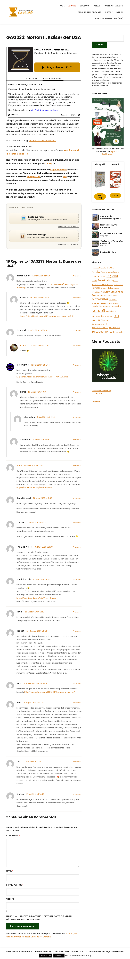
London (99, 295)
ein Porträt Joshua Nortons (42, 140)
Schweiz (109, 316)
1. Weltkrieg (95, 268)
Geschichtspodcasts (89, 12)
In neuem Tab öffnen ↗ (68, 226)
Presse (108, 12)
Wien (101, 320)
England (112, 276)
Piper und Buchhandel (110, 152)
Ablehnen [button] (59, 955)
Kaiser (94, 292)
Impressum (97, 393)
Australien (109, 272)
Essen (94, 280)
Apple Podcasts (58, 169)
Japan (117, 288)
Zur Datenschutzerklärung (78, 955)
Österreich (118, 332)
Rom (103, 316)
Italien (110, 288)
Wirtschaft (108, 320)
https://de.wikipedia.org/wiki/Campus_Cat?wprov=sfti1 (46, 316)
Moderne (113, 300)
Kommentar (13, 835)
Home (61, 5)
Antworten (77, 276)
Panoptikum (33, 176)
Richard (24, 345)
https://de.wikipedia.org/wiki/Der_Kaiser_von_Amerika (42, 376)
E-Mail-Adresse (14, 885)
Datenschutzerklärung (101, 390)
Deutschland (102, 276)
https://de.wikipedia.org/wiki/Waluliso (34, 487)
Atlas (97, 5)
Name (9, 871)
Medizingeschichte (109, 295)
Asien (103, 272)
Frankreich (105, 280)
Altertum (113, 268)
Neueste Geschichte (112, 306)
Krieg (120, 291)
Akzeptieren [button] (46, 955)
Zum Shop (100, 196)
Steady (48, 163)
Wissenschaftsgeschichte (106, 327)
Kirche (98, 292)
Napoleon (108, 303)
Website (10, 899)
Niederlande (111, 311)
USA (116, 316)
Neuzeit (98, 310)
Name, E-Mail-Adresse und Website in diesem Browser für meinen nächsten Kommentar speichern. (39, 918)
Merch (119, 12)
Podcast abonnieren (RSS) (109, 18)
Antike (96, 272)
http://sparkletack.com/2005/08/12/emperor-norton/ (49, 692)
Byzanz (116, 272)
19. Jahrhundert (104, 268)
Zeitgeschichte (102, 332)
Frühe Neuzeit (99, 284)
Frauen (115, 281)
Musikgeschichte (98, 303)
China (94, 276)
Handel (104, 288)
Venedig (94, 320)
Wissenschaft (99, 324)
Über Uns (85, 5)
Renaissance (96, 317)
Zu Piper (115, 195)
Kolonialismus (109, 291)
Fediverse (96, 401)
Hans (19, 465)
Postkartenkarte (113, 5)
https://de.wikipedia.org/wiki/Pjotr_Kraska (36, 598)
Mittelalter (100, 299)
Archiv (72, 5)
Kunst (94, 295)
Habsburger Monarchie (115, 285)
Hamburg (97, 287)
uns (65, 176)
